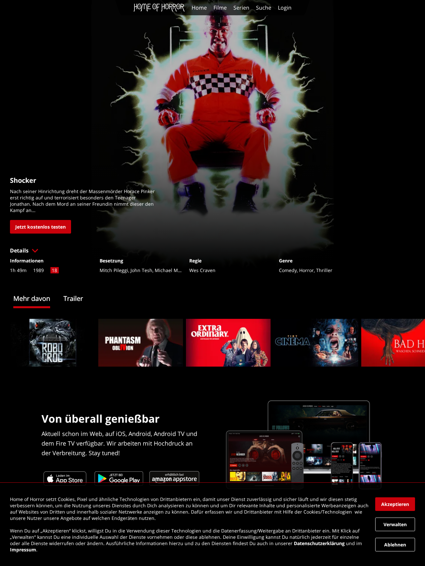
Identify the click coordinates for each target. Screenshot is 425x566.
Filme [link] (220, 7)
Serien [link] (241, 7)
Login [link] (285, 7)
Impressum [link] (23, 549)
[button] (212, 250)
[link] (160, 7)
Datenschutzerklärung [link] (319, 543)
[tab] (38, 299)
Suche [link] (263, 7)
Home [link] (199, 7)
